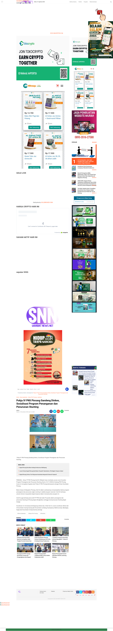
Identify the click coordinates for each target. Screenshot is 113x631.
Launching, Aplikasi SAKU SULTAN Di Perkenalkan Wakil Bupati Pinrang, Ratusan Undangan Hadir (93, 387)
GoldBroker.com (47, 202)
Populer (86, 1)
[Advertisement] (56, 19)
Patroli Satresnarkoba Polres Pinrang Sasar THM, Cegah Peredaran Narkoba (90, 392)
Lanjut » (94, 395)
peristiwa (40, 397)
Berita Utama (73, 1)
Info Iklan (42, 592)
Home (17, 397)
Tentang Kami (43, 591)
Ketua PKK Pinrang (32, 397)
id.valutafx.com (90, 201)
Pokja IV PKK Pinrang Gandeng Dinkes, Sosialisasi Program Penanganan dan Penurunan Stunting (37, 403)
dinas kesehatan (23, 397)
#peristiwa (42, 513)
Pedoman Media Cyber (68, 591)
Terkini (80, 1)
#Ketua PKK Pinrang (33, 513)
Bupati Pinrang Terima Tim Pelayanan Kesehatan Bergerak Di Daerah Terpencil (38, 474)
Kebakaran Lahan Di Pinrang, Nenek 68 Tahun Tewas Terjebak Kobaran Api (90, 378)
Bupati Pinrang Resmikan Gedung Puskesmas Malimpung (33, 467)
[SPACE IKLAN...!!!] (100, 58)
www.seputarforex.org (56, 33)
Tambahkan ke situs (79, 201)
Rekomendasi (93, 1)
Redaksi (53, 591)
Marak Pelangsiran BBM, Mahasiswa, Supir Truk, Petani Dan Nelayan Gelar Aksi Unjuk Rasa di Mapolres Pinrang (87, 175)
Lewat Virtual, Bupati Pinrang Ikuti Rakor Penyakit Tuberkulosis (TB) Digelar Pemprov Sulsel (41, 471)
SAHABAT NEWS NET (22, 1)
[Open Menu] (2, 2)
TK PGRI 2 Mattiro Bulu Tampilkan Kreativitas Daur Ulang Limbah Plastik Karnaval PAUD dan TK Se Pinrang (86, 191)
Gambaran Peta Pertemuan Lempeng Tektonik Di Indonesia (86, 167)
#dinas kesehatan (21, 513)
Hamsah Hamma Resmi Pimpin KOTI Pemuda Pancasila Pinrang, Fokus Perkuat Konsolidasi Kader (87, 373)
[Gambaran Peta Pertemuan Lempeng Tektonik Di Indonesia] (74, 168)
